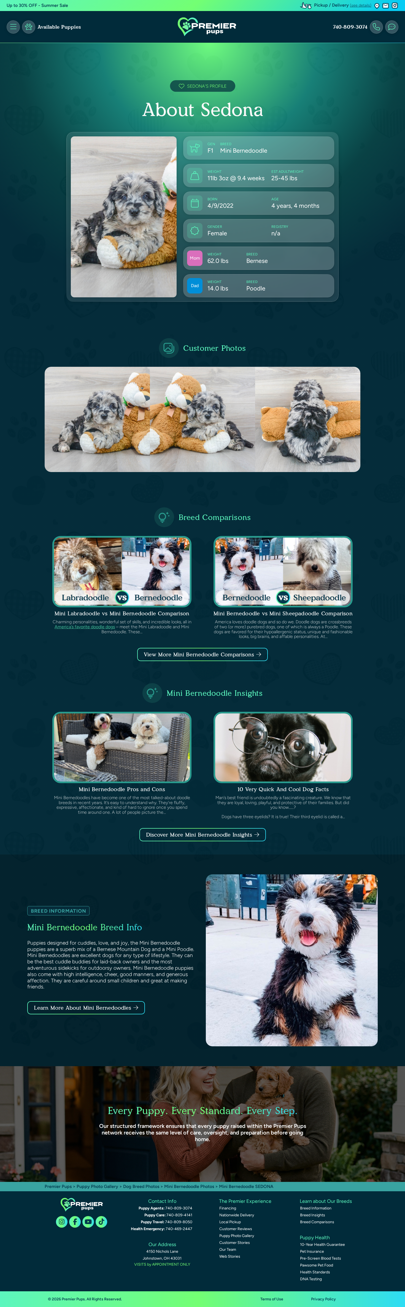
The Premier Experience (245, 1201)
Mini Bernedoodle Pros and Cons (122, 789)
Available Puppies (59, 27)
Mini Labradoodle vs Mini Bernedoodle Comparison (122, 613)
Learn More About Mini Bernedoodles (82, 1007)
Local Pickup (230, 1222)
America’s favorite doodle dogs (85, 626)
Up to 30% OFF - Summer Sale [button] (37, 5)
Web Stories (229, 1256)
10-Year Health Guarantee (322, 1244)
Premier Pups (58, 1186)
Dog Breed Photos (141, 1186)
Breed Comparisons (317, 1222)
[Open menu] (13, 27)
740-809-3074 (350, 27)
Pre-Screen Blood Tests (320, 1258)
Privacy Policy (323, 1299)
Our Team (227, 1249)
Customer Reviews (235, 1229)
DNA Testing (311, 1279)
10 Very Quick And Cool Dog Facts (283, 789)
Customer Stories (234, 1242)
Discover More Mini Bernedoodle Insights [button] (199, 834)
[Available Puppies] (28, 27)
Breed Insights (312, 1215)
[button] (377, 5)
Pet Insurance (312, 1251)
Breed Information (315, 1208)
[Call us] (376, 27)
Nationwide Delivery (236, 1215)
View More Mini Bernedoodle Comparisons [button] (199, 654)
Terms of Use (271, 1299)
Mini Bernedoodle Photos (189, 1186)
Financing (227, 1208)
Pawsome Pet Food (316, 1265)
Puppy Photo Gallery (97, 1186)
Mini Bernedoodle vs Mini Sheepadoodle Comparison (283, 613)
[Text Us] (391, 27)
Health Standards (315, 1272)
